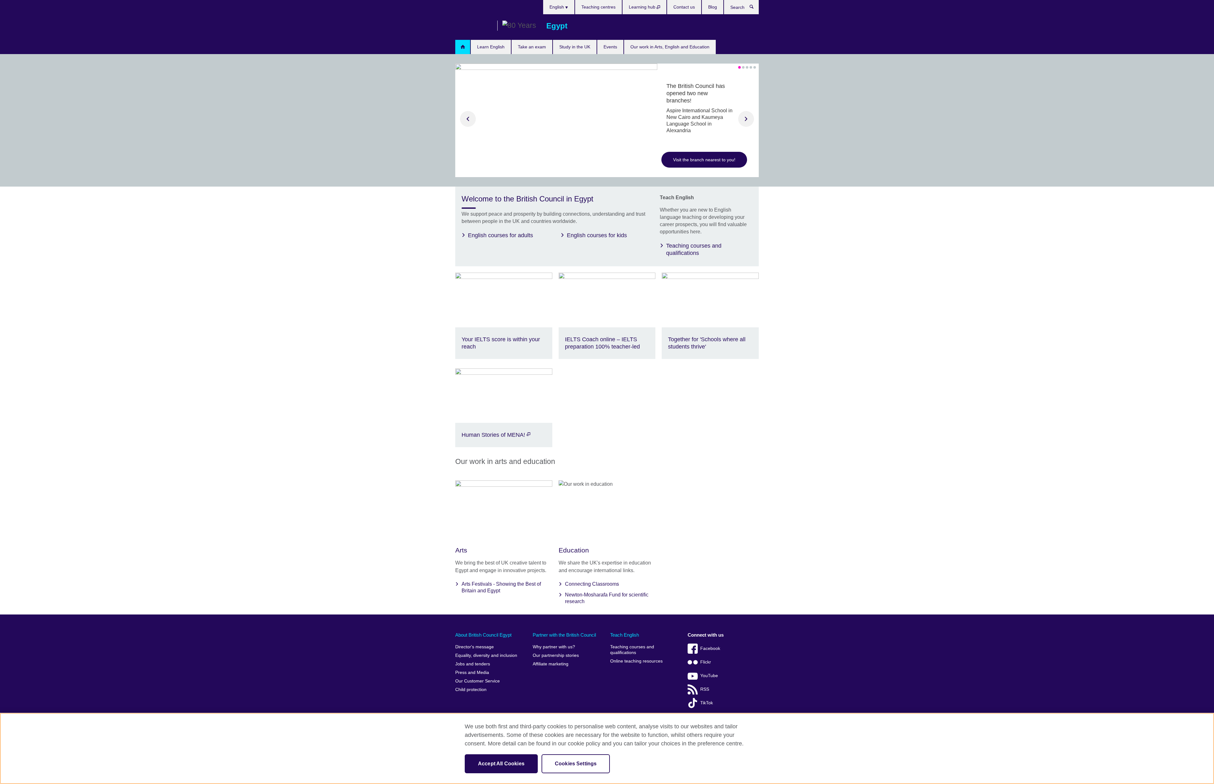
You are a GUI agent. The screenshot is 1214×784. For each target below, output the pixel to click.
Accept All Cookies (501, 763)
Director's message (474, 647)
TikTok (706, 703)
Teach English (624, 635)
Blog (712, 6)
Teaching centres (598, 6)
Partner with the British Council (564, 635)
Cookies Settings (576, 763)
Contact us (684, 6)
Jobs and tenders (472, 664)
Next (746, 119)
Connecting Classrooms (592, 584)
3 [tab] (747, 67)
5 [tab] (754, 67)
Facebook (710, 648)
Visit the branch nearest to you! (704, 159)
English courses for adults (500, 235)
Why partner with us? (554, 647)
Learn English (491, 46)
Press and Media (472, 672)
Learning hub (643, 6)
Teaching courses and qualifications (693, 249)
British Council (474, 26)
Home (462, 47)
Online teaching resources (636, 661)
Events (610, 46)
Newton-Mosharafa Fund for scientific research (606, 598)
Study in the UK (574, 46)
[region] (607, 748)
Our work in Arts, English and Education (669, 46)
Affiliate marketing (550, 664)
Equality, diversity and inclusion (486, 655)
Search (755, 8)
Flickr (705, 662)
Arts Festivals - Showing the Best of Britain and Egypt (501, 587)
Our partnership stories (556, 655)
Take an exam (532, 46)
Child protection (471, 689)
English (557, 6)
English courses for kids (597, 235)
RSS (704, 689)
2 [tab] (743, 67)
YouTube (709, 675)
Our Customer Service (477, 681)
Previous (468, 119)
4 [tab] (751, 67)
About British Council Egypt (483, 635)
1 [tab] (739, 67)
